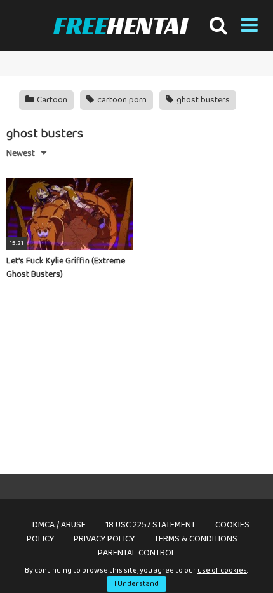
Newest (20, 153)
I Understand (136, 584)
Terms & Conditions (195, 539)
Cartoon (51, 100)
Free (120, 25)
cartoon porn (121, 100)
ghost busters (202, 100)
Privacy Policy (104, 539)
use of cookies (222, 570)
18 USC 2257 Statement (150, 525)
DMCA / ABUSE (59, 525)
